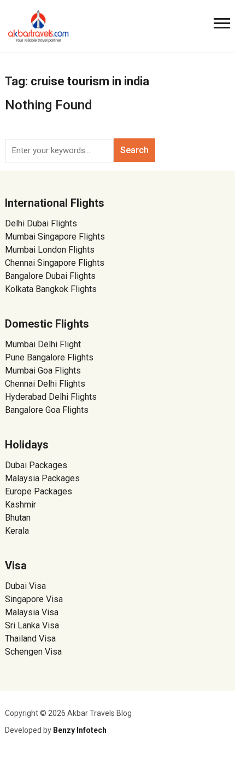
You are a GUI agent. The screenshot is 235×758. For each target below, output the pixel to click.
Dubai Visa (25, 586)
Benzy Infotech (80, 730)
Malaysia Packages (42, 478)
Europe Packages (38, 491)
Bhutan (18, 517)
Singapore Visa (34, 599)
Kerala (17, 531)
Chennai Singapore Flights (54, 263)
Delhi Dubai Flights (41, 223)
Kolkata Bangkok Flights (51, 289)
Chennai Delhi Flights (45, 383)
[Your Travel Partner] (38, 25)
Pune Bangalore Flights (49, 357)
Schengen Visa (33, 651)
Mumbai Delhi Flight (43, 344)
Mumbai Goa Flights (43, 370)
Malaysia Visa (31, 612)
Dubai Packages (36, 465)
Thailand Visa (30, 638)
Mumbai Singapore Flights (55, 236)
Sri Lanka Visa (33, 625)
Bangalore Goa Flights (47, 410)
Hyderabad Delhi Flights (51, 397)
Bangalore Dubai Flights (50, 276)
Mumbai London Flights (50, 249)
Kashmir (20, 504)
